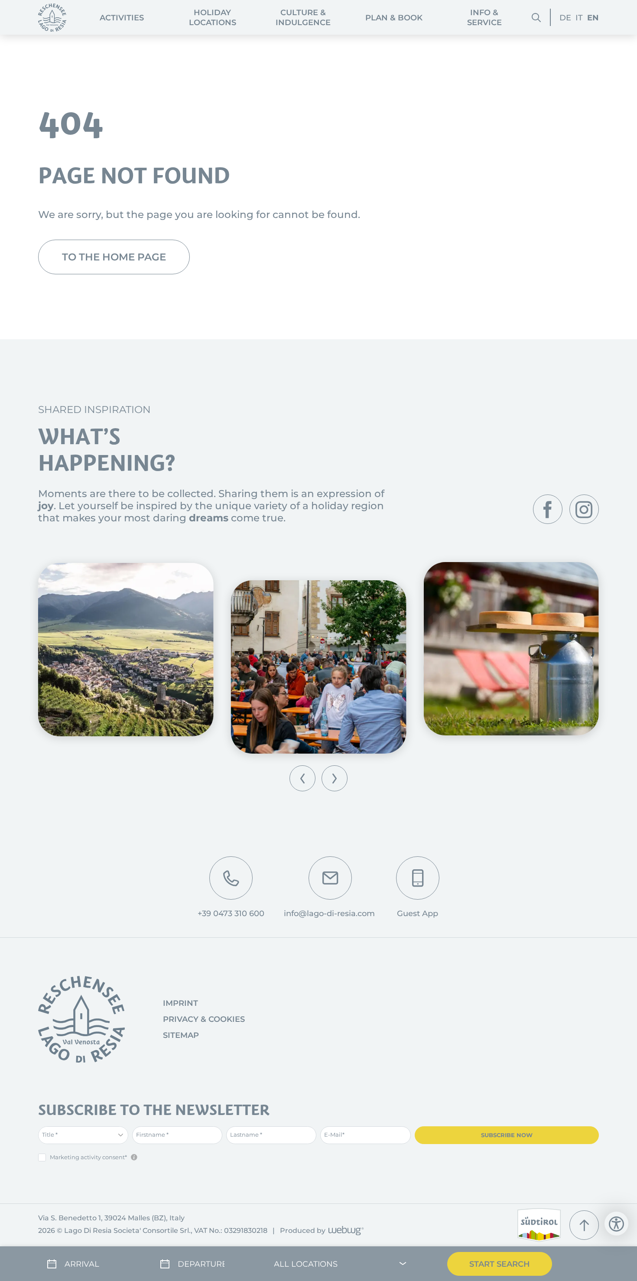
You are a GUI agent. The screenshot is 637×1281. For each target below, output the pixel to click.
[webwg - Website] (344, 1231)
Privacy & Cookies (204, 1019)
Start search (499, 1264)
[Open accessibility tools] (616, 1223)
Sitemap (181, 1035)
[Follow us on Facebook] (547, 509)
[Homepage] (52, 17)
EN (593, 18)
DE (565, 18)
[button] (302, 778)
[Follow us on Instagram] (584, 509)
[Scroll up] (584, 1225)
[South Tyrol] (539, 1225)
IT (579, 18)
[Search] (536, 17)
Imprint (180, 1003)
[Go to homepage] (81, 1019)
